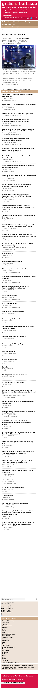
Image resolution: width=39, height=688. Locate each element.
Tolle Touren (5, 622)
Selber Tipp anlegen (8, 17)
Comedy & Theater (7, 637)
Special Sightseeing (8, 621)
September (6, 13)
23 (12, 610)
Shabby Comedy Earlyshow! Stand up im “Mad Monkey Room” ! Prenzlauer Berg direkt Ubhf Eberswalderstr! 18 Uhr (17, 512)
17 (2, 610)
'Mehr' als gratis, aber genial (10, 662)
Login (35, 17)
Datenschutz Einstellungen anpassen (13, 682)
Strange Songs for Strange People (13, 344)
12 (5, 608)
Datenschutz (13, 679)
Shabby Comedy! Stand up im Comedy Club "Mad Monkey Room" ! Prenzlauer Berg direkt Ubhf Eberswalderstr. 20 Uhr (18, 524)
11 (3, 608)
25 (4, 612)
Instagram (27, 18)
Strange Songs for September (11, 319)
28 (9, 612)
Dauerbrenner (7, 15)
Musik (3, 642)
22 (10, 610)
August (24, 10)
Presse (12, 676)
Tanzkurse (5, 660)
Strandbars (5, 652)
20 (7, 610)
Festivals (4, 624)
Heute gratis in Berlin (26, 7)
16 (12, 608)
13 (7, 608)
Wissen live (5, 644)
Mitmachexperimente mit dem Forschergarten (17, 269)
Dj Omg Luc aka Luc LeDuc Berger (13, 382)
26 (5, 612)
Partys (4, 659)
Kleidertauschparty (8, 253)
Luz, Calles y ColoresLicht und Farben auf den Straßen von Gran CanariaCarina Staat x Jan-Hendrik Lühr (19, 392)
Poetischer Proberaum (11, 84)
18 (4, 610)
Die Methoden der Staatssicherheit (13, 487)
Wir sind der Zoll (7, 480)
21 (9, 610)
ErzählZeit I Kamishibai (9, 296)
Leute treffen (5, 645)
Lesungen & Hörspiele (14, 44)
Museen (4, 631)
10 (2, 608)
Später (14, 13)
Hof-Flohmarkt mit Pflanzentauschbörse (15, 503)
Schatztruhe (5, 650)
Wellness (4, 649)
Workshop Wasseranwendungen (12, 261)
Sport (3, 657)
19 (5, 610)
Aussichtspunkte (7, 626)
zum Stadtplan (26, 38)
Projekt (17, 17)
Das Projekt (5, 676)
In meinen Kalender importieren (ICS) (3, 29)
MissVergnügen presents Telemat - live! (14, 375)
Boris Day (5, 367)
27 (7, 612)
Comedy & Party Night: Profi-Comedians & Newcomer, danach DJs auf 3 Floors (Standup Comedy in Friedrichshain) (17, 196)
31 (2, 613)
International (5, 640)
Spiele (4, 655)
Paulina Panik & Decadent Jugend (13, 311)
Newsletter (23, 13)
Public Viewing (6, 635)
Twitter (31, 18)
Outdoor (4, 654)
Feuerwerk (5, 627)
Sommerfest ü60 (7, 495)
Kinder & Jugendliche (8, 647)
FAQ (22, 17)
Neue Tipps (11, 7)
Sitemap (20, 679)
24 (2, 612)
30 (12, 612)
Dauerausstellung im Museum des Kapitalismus (17, 113)
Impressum (5, 679)
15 (10, 608)
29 (10, 612)
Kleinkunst (5, 639)
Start (3, 7)
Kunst (3, 632)
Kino (3, 629)
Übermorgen (14, 10)
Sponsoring (29, 676)
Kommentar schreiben (16, 89)
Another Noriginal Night (9, 359)
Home (4, 27)
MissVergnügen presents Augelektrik (14, 336)
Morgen (5, 10)
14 (9, 608)
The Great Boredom (8, 351)
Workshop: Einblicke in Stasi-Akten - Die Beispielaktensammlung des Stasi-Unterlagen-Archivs (17, 422)
